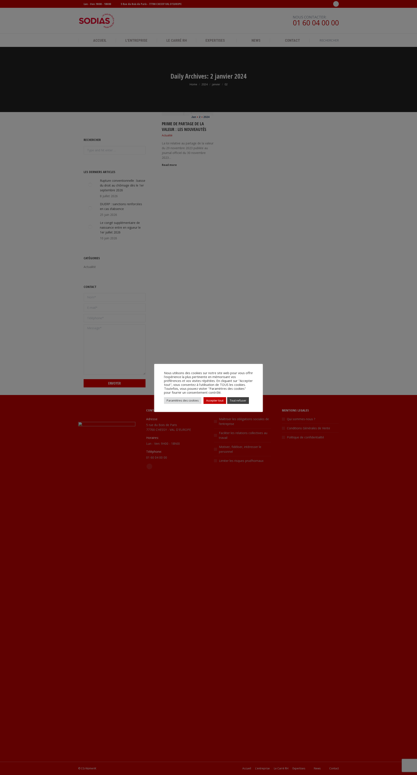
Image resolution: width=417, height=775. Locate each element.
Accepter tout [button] (214, 400)
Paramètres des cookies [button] (183, 400)
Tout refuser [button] (238, 400)
